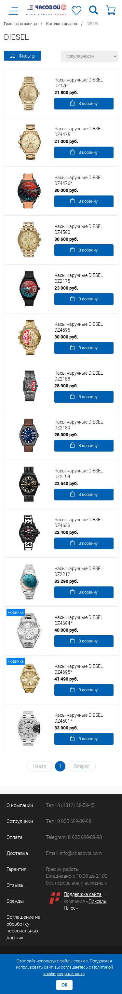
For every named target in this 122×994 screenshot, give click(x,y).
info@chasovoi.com (81, 853)
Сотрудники (20, 821)
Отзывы (15, 885)
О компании (20, 805)
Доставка (17, 853)
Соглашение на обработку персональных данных (23, 927)
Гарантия (16, 869)
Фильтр (27, 56)
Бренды (15, 901)
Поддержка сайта (83, 894)
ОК (64, 985)
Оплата (14, 837)
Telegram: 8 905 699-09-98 (74, 837)
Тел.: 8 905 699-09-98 (68, 821)
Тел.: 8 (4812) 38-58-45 (70, 805)
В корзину (88, 103)
